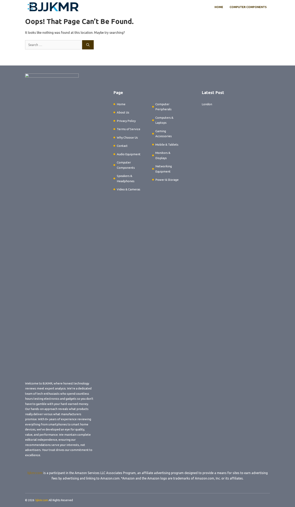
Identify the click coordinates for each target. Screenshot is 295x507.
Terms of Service (128, 129)
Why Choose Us (127, 137)
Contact (122, 145)
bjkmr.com (35, 473)
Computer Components (248, 7)
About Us (123, 112)
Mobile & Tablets (166, 144)
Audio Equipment (128, 154)
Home (219, 7)
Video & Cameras (128, 189)
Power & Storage (167, 179)
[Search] (88, 44)
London (207, 104)
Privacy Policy (126, 121)
